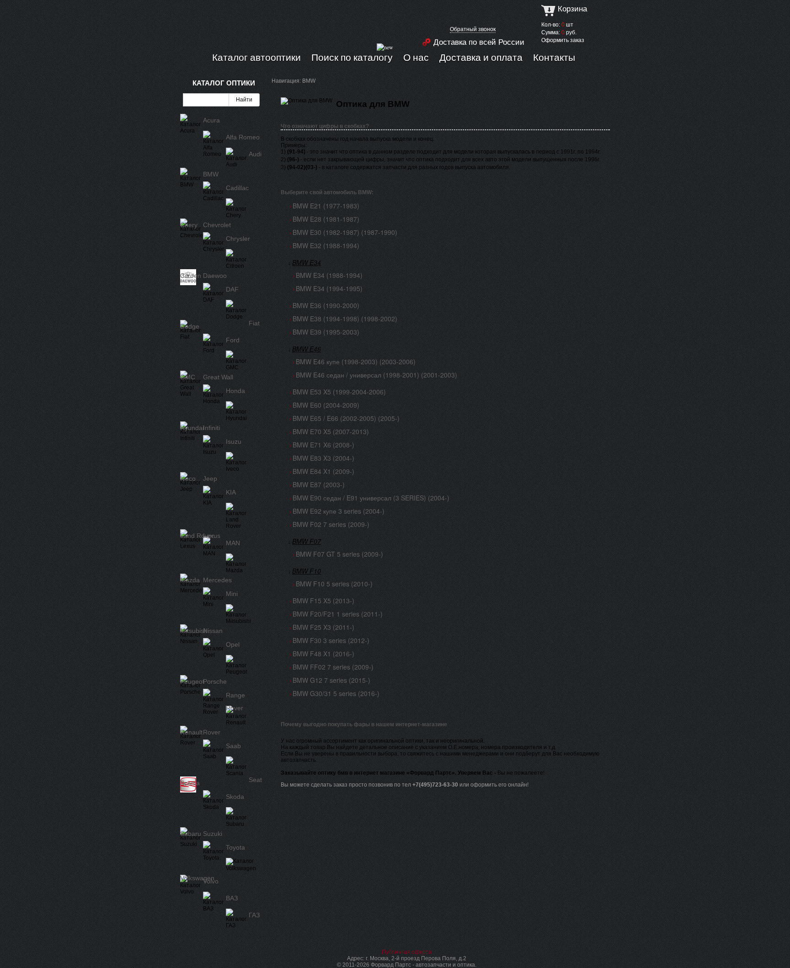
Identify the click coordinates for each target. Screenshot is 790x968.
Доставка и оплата (481, 57)
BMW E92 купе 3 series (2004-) (338, 511)
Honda (235, 390)
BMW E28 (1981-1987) (326, 218)
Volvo (211, 881)
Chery (189, 225)
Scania (190, 783)
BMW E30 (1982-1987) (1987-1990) (345, 232)
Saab (233, 746)
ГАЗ (254, 915)
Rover (211, 732)
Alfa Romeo (243, 137)
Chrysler (238, 238)
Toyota (235, 847)
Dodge (189, 326)
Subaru (190, 833)
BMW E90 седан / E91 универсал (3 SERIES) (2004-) (371, 497)
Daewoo (215, 275)
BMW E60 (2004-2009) (326, 405)
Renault (191, 732)
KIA (231, 492)
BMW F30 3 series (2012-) (331, 640)
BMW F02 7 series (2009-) (331, 524)
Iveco (188, 478)
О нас (416, 57)
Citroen (190, 275)
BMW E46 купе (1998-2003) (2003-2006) (356, 361)
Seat (255, 779)
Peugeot (192, 681)
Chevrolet (217, 225)
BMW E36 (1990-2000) (326, 305)
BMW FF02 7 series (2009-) (333, 666)
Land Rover (197, 535)
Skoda (235, 796)
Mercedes (217, 580)
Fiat (254, 323)
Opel (233, 644)
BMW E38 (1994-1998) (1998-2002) (345, 318)
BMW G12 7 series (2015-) (331, 680)
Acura (211, 120)
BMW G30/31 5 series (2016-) (336, 693)
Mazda (190, 580)
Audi (255, 154)
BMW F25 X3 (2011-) (323, 627)
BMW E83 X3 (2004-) (323, 458)
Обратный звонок (473, 29)
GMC (187, 377)
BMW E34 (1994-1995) (329, 288)
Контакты (554, 57)
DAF (232, 289)
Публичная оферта (407, 952)
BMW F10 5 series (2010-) (334, 583)
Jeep (210, 478)
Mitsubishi (194, 630)
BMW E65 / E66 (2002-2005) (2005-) (346, 418)
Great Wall (218, 377)
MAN (233, 543)
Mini (232, 593)
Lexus (211, 535)
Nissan (213, 630)
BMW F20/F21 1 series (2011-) (338, 613)
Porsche (215, 681)
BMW (211, 174)
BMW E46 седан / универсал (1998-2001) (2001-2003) (376, 374)
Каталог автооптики (256, 57)
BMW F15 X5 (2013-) (323, 600)
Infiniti (211, 427)
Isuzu (233, 441)
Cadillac (237, 187)
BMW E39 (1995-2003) (326, 331)
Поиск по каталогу (352, 57)
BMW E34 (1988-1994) (329, 275)
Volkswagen (197, 878)
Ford (233, 340)
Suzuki (212, 833)
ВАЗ (232, 898)
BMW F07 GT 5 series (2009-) (339, 553)
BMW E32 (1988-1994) (326, 245)
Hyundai (192, 427)
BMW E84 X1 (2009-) (323, 471)
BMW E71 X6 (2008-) (323, 444)
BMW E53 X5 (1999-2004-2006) (339, 391)
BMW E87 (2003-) (319, 484)
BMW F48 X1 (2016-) (323, 653)
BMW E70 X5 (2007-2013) (331, 431)
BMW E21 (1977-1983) (326, 205)
